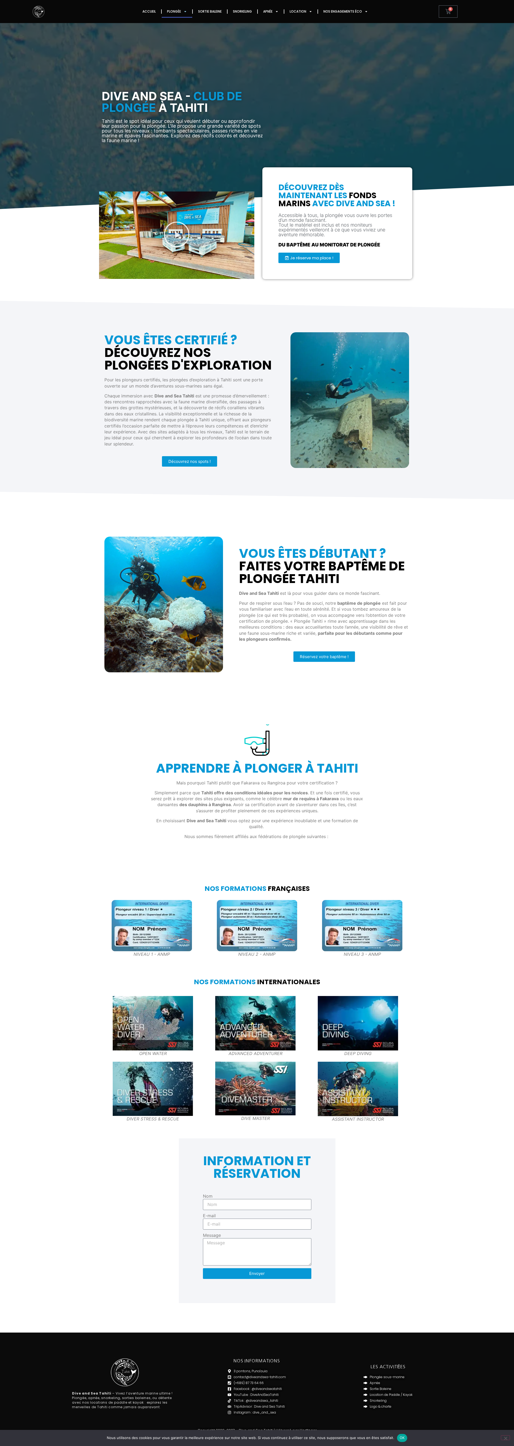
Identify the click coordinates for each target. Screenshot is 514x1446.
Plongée (174, 11)
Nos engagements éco (342, 11)
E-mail (209, 1215)
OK (402, 1438)
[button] (176, 235)
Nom (208, 1196)
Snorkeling (242, 11)
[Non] (505, 1437)
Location (298, 11)
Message (212, 1235)
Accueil (149, 11)
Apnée (268, 11)
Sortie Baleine (210, 11)
